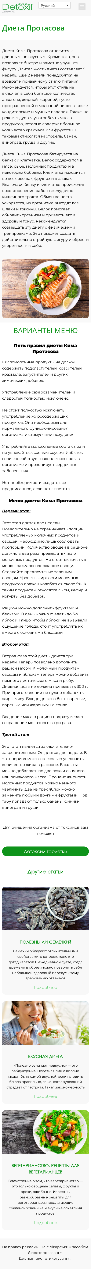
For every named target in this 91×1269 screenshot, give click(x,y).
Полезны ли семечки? (46, 941)
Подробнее (45, 987)
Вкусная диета (45, 1056)
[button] (82, 6)
